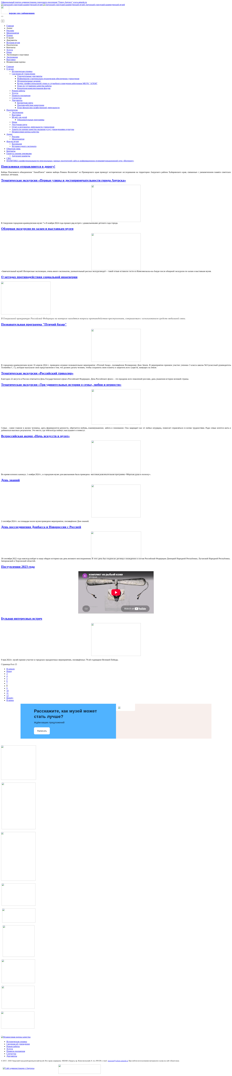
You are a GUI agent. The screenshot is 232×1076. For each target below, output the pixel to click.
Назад (9, 671)
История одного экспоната (24, 146)
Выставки (11, 59)
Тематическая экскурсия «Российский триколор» (37, 373)
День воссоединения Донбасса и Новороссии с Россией (41, 527)
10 (7, 690)
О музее (10, 69)
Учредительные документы (29, 76)
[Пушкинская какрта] (18, 880)
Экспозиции (12, 57)
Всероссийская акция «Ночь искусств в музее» (35, 436)
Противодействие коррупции (30, 105)
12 (7, 695)
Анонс (9, 134)
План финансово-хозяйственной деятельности (38, 107)
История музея (13, 42)
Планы (9, 35)
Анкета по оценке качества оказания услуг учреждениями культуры (43, 129)
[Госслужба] (18, 1008)
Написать (42, 731)
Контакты (10, 151)
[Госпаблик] (18, 922)
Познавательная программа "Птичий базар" (34, 324)
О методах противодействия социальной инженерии (39, 277)
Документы (17, 100)
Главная (10, 26)
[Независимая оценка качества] (15, 1037)
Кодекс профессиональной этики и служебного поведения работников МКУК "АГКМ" (57, 83)
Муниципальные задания (28, 81)
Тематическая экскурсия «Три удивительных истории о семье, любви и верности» (61, 384)
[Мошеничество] (18, 982)
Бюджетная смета (25, 103)
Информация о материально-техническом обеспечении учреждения (48, 78)
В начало (10, 669)
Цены (9, 52)
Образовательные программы (30, 120)
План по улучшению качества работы (34, 86)
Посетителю (12, 110)
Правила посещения (21, 95)
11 (7, 693)
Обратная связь (13, 149)
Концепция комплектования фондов (33, 88)
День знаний (10, 480)
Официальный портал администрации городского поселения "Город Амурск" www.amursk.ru (44, 2)
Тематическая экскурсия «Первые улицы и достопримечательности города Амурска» (63, 180)
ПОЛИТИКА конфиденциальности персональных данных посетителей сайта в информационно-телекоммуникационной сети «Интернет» (70, 161)
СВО (8, 158)
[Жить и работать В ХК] (19, 828)
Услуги (9, 50)
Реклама (10, 30)
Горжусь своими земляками (19, 153)
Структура (16, 98)
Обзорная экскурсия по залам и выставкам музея (37, 228)
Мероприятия (12, 33)
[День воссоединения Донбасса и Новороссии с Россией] (17, 1028)
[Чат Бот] (18, 779)
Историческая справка (22, 71)
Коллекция (17, 144)
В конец (10, 700)
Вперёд (9, 698)
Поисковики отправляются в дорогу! (28, 166)
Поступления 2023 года (18, 566)
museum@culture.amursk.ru (118, 1061)
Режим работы (18, 91)
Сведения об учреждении (23, 74)
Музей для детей (19, 117)
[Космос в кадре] (18, 905)
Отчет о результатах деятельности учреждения (33, 127)
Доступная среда (19, 124)
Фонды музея (12, 141)
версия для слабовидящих (22, 13)
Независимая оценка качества (25, 132)
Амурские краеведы (21, 156)
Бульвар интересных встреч (21, 618)
